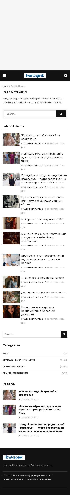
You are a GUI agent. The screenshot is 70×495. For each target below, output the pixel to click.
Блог (6, 353)
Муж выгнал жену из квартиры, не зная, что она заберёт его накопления (43, 237)
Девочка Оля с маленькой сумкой (43, 292)
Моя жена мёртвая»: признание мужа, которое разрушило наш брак (42, 157)
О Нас (6, 475)
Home (5, 86)
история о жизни (14, 366)
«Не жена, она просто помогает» (42, 277)
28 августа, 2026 (55, 267)
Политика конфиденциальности (31, 475)
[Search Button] (61, 113)
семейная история (15, 373)
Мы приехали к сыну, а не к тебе (42, 219)
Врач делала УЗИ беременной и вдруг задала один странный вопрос (42, 259)
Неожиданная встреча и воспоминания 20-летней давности (38, 311)
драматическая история (19, 360)
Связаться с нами (13, 479)
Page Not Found (18, 86)
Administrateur (33, 143)
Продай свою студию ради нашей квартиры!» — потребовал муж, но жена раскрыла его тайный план (44, 179)
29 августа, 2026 (55, 143)
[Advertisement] (35, 35)
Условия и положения (39, 479)
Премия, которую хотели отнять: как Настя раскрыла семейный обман (42, 201)
